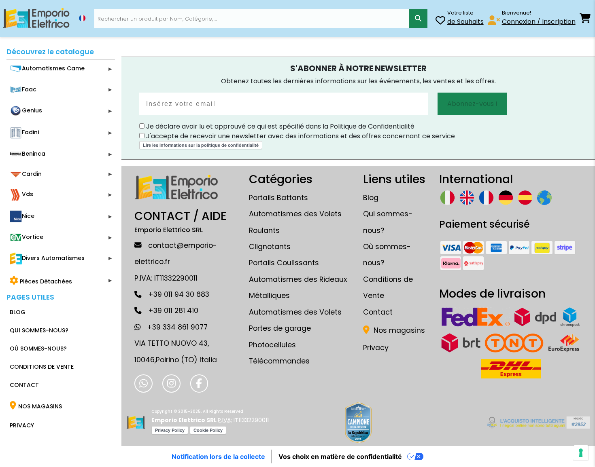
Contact (378, 312)
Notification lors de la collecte (218, 456)
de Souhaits (465, 21)
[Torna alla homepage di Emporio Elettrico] (135, 422)
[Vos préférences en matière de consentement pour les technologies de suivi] (581, 453)
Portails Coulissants (284, 263)
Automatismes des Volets (295, 312)
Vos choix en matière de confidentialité (340, 456)
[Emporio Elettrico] (36, 18)
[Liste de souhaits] (440, 21)
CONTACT (24, 385)
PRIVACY (22, 425)
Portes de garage (280, 328)
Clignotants (270, 246)
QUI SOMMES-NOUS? (39, 330)
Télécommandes (279, 361)
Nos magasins (398, 330)
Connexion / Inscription (539, 21)
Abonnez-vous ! (472, 103)
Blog (370, 198)
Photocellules (272, 345)
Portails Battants (278, 198)
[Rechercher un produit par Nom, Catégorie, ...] (418, 18)
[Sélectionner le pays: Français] (82, 18)
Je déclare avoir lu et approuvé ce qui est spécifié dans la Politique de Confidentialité (279, 126)
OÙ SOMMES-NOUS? (38, 348)
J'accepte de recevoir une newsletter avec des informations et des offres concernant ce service (299, 136)
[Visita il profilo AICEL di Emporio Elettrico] (537, 422)
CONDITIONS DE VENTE (42, 367)
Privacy (376, 348)
